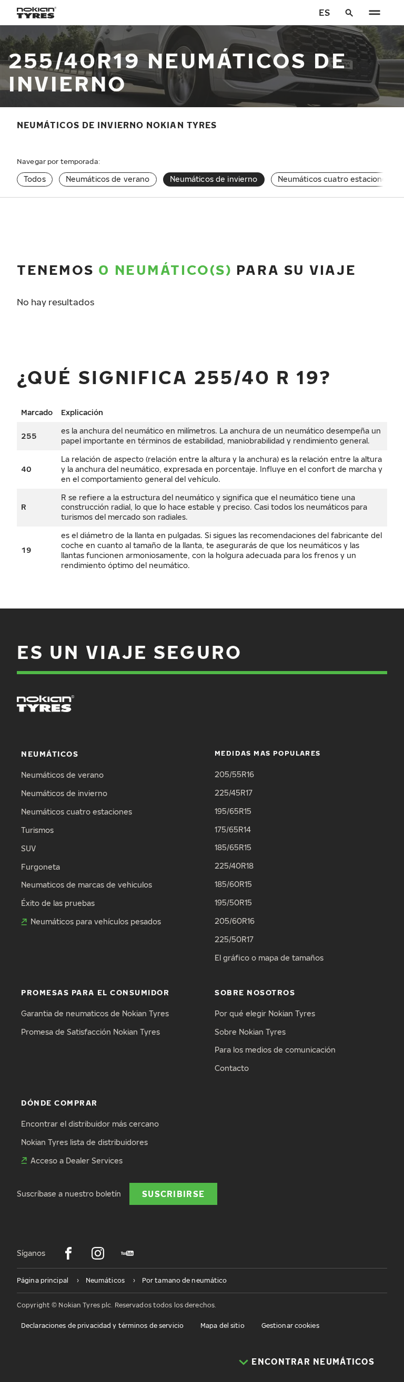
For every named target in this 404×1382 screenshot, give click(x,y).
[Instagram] (98, 1253)
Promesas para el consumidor (95, 992)
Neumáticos (49, 753)
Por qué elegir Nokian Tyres (265, 1013)
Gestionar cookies (290, 1325)
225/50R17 (234, 939)
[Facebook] (68, 1253)
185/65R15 (233, 847)
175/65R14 (233, 829)
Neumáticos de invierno (64, 793)
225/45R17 (233, 792)
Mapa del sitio (222, 1325)
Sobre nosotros (255, 992)
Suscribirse (173, 1194)
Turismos (37, 830)
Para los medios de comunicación (275, 1049)
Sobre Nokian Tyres (250, 1031)
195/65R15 (233, 811)
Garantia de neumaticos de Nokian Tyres (95, 1013)
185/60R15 (233, 884)
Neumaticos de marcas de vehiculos (86, 884)
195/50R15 (233, 902)
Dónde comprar (59, 1102)
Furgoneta (40, 866)
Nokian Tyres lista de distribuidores (84, 1142)
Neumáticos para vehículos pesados (96, 921)
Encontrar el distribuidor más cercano (90, 1123)
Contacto (232, 1068)
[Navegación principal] (374, 12)
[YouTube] (127, 1253)
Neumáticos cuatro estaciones (334, 178)
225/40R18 (234, 865)
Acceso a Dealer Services (77, 1160)
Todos (35, 178)
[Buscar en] (349, 12)
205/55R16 (234, 774)
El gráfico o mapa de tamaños (269, 957)
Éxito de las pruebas (58, 903)
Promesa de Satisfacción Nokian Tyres (90, 1031)
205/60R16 (235, 920)
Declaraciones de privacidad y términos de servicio (102, 1325)
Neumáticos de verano (108, 178)
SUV (28, 848)
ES (324, 12)
